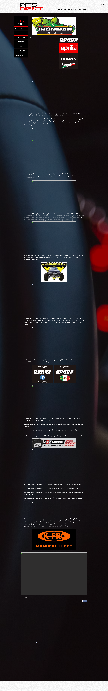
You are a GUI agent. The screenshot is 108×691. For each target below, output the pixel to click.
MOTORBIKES (20, 37)
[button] (65, 9)
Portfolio (19, 46)
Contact (19, 55)
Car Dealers (20, 51)
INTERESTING (21, 42)
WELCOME (19, 28)
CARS (17, 33)
